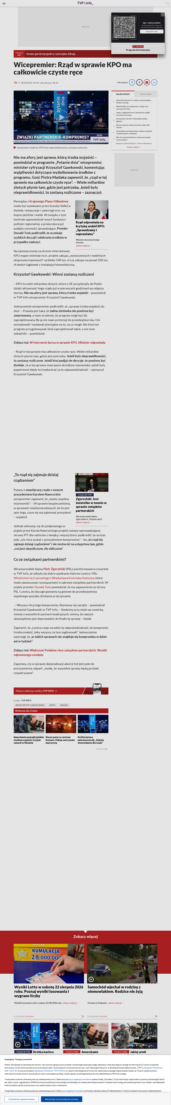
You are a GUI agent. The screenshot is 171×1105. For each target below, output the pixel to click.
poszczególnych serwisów (79, 1079)
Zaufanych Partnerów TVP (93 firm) (50, 1070)
